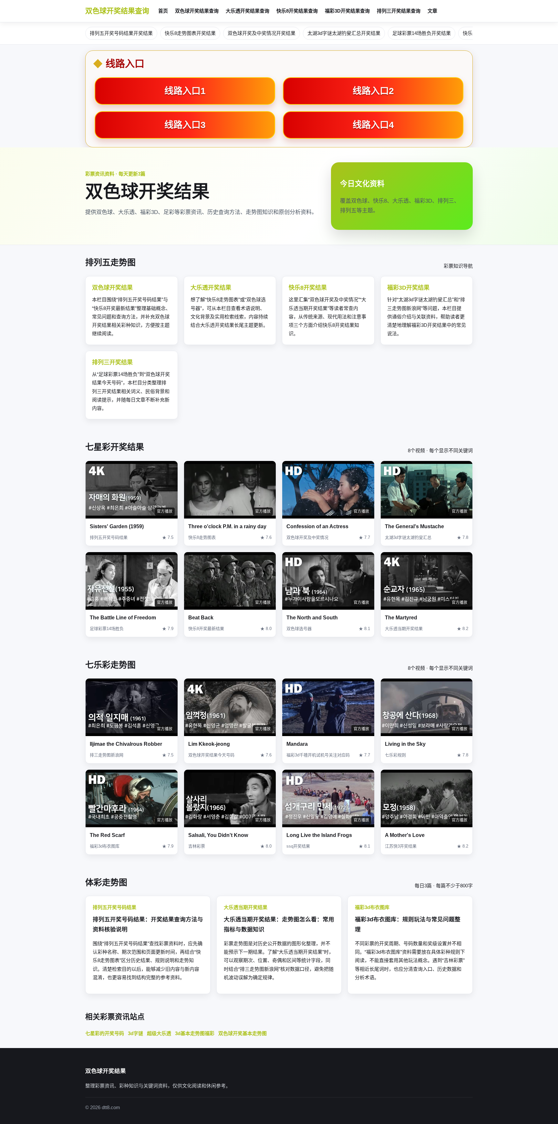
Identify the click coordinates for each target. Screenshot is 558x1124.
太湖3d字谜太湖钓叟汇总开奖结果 (343, 33)
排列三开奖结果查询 (398, 11)
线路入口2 (373, 91)
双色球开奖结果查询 (117, 11)
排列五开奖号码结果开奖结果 (121, 33)
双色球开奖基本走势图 (242, 1033)
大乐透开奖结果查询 (247, 11)
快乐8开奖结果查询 (297, 11)
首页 (163, 11)
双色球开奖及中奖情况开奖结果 (261, 33)
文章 (432, 11)
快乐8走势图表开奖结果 (190, 33)
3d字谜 (135, 1033)
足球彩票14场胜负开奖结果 (421, 33)
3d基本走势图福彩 (194, 1033)
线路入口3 (185, 125)
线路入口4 (373, 125)
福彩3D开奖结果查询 (347, 11)
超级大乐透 (159, 1033)
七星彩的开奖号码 (104, 1033)
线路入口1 (185, 91)
